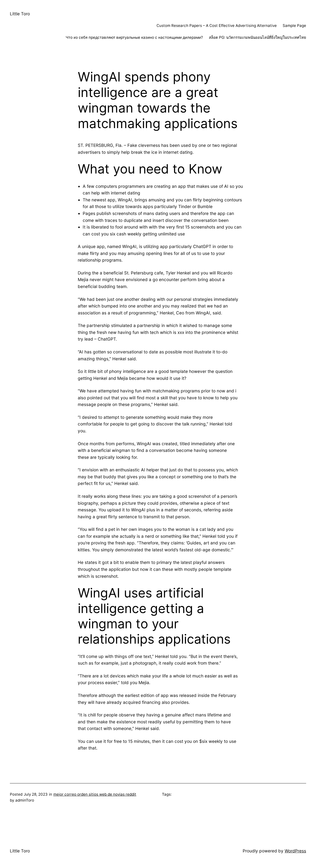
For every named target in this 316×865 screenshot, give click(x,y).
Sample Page (294, 25)
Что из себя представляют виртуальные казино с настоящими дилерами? (134, 37)
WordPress (295, 850)
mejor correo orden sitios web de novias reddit (94, 794)
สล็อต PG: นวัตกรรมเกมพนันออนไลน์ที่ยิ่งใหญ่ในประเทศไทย (257, 37)
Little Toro (20, 13)
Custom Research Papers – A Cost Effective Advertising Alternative (217, 25)
